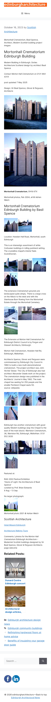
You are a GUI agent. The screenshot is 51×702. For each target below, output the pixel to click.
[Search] (43, 661)
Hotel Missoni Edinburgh (14, 525)
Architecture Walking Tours (16, 531)
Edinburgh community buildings (25, 628)
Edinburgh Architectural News (25, 697)
